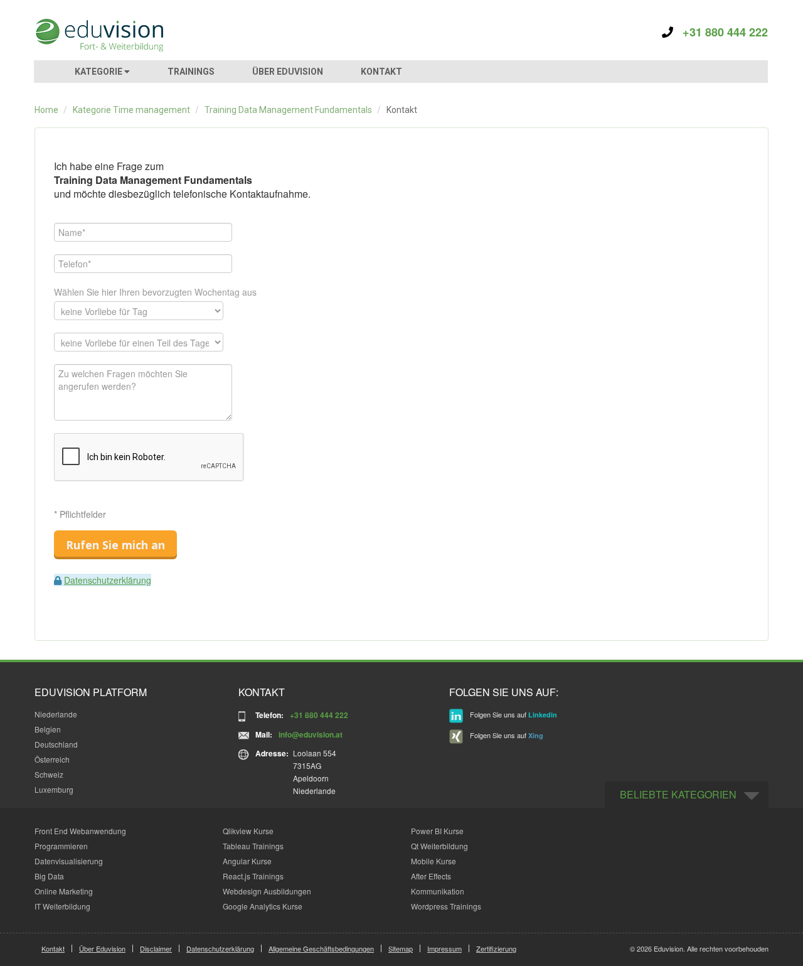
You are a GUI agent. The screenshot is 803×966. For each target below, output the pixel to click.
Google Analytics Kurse (262, 906)
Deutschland (56, 744)
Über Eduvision (102, 948)
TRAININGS (191, 72)
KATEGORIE (99, 72)
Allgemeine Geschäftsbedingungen (321, 948)
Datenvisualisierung (69, 861)
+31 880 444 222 (720, 32)
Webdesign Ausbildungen (267, 891)
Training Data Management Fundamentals (288, 110)
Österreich (52, 759)
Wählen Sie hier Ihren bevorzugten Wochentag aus (155, 292)
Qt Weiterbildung (439, 845)
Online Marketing (64, 891)
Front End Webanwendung (80, 830)
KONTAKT (381, 72)
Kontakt (53, 948)
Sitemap (400, 948)
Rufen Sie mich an (115, 544)
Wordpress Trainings (446, 906)
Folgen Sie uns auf (512, 714)
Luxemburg (54, 789)
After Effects (431, 876)
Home (46, 110)
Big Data (49, 876)
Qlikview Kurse (248, 830)
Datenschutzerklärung (107, 580)
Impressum (444, 948)
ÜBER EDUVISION (287, 72)
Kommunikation (437, 891)
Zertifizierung (496, 948)
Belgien (48, 729)
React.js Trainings (253, 876)
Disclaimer (156, 948)
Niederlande (56, 714)
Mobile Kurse (433, 861)
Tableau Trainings (253, 845)
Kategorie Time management (131, 110)
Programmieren (61, 845)
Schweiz (49, 774)
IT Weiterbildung (62, 906)
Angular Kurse (247, 861)
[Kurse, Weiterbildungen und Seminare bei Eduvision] (98, 35)
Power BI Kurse (437, 830)
